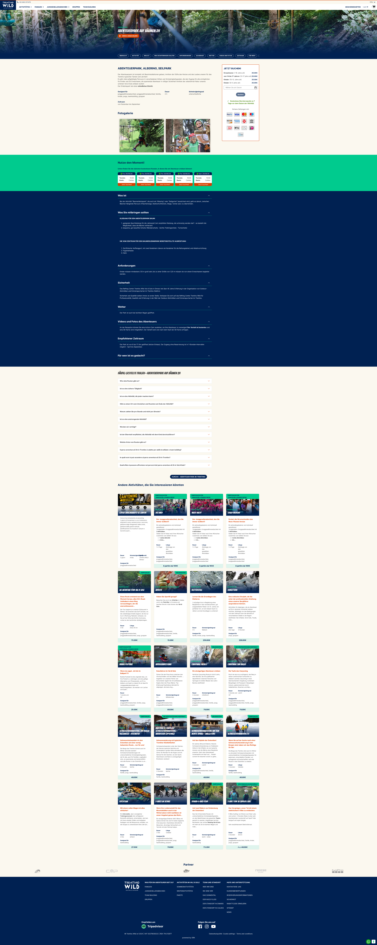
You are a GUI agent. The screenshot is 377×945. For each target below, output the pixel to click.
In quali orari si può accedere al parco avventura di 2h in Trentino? (145, 457)
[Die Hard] (170, 531)
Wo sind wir (208, 891)
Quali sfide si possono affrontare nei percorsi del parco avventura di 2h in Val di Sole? (152, 465)
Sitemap (230, 908)
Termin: (122, 178)
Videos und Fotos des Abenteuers (137, 321)
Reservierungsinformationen (240, 895)
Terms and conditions (245, 934)
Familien (38, 7)
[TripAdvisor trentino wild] (144, 926)
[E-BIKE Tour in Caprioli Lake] (242, 816)
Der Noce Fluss (209, 899)
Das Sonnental (209, 895)
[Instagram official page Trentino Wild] (208, 926)
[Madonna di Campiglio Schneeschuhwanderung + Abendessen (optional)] (170, 747)
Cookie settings (229, 934)
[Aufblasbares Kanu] (170, 678)
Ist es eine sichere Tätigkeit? (131, 389)
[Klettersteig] (206, 606)
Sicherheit (200, 55)
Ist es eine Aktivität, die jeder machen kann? (137, 396)
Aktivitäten (24, 7)
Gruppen (76, 7)
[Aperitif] (170, 606)
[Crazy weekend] (242, 531)
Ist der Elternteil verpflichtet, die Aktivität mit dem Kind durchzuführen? (147, 434)
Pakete (180, 895)
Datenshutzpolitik (215, 934)
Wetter (211, 55)
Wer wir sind (208, 887)
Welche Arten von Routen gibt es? (133, 442)
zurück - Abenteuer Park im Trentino (188, 477)
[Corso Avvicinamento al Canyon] (134, 531)
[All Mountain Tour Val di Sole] (134, 606)
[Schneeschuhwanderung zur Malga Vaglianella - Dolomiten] (134, 747)
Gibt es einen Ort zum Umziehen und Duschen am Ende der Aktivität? (146, 404)
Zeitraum (240, 55)
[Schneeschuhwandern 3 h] (242, 747)
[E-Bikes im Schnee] (170, 816)
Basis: (121, 180)
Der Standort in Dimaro (213, 904)
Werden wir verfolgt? (128, 427)
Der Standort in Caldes (213, 908)
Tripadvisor (155, 926)
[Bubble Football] (134, 678)
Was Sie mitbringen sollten (164, 55)
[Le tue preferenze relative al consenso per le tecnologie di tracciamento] (373, 941)
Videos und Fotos (225, 55)
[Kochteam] (134, 816)
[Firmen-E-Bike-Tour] (206, 816)
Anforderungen (185, 55)
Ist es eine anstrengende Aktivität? (133, 419)
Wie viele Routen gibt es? (129, 381)
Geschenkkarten (353, 7)
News (229, 912)
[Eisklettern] (242, 606)
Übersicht (123, 55)
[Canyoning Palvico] (206, 678)
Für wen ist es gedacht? (131, 355)
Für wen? (252, 55)
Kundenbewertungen (236, 891)
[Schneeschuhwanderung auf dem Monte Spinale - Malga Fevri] (206, 747)
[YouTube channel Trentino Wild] (214, 926)
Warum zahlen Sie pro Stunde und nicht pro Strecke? (140, 412)
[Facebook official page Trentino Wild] (201, 926)
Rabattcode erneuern (236, 904)
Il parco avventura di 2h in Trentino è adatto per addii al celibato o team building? (150, 450)
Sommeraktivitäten (185, 887)
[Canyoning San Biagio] (242, 678)
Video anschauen (130, 36)
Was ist (146, 55)
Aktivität (135, 55)
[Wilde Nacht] (206, 531)
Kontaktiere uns (234, 887)
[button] (125, 135)
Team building (89, 7)
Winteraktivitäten (185, 891)
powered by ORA (188, 938)
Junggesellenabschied (57, 7)
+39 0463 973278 (24, 2)
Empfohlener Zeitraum (131, 338)
